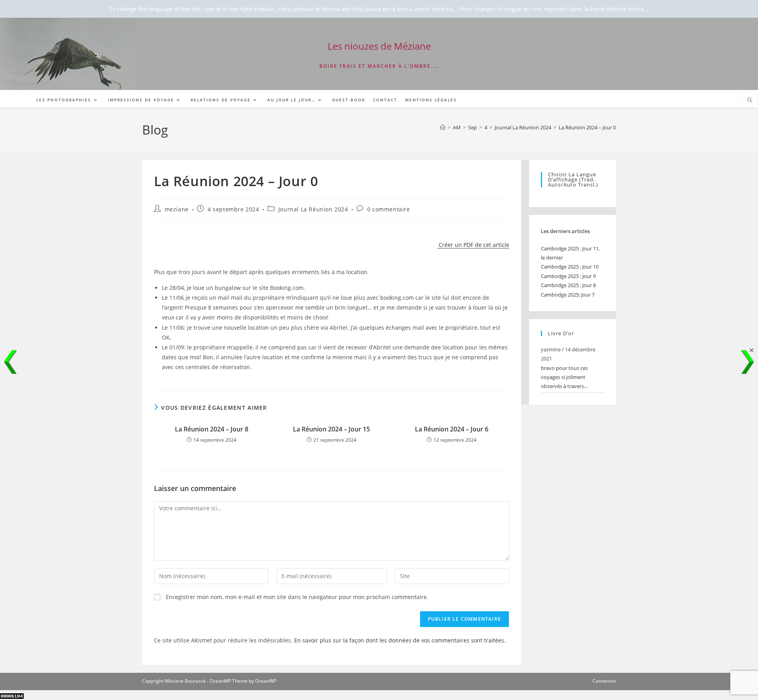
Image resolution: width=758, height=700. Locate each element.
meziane (177, 209)
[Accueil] (442, 127)
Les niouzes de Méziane (379, 45)
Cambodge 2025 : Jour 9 (568, 276)
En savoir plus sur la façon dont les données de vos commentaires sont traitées (399, 640)
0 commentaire (388, 209)
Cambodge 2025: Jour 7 (568, 294)
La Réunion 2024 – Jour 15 (331, 429)
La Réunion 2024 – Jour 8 (211, 429)
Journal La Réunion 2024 (313, 209)
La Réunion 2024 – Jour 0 (587, 127)
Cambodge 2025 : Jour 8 (568, 285)
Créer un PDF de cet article (473, 244)
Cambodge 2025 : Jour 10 (570, 266)
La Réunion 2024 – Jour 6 (451, 429)
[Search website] (749, 100)
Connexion (604, 681)
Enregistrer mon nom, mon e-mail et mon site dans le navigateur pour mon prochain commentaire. (297, 597)
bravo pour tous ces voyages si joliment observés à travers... (564, 377)
